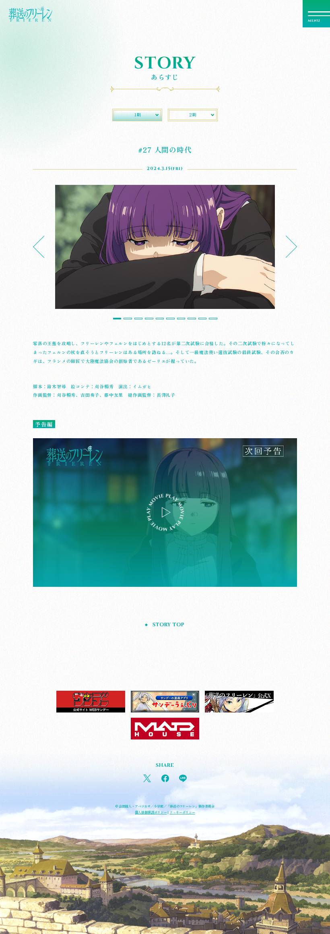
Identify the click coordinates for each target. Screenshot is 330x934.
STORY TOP (169, 624)
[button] (44, 247)
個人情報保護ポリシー (151, 812)
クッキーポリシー (182, 812)
